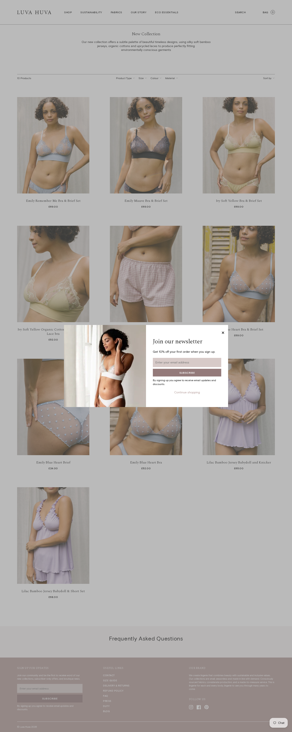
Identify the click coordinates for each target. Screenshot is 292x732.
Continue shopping (187, 392)
